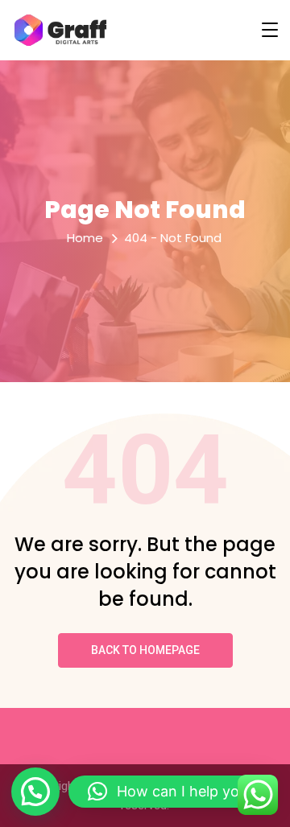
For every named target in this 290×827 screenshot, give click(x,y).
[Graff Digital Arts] (60, 30)
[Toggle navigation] (270, 30)
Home (85, 237)
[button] (35, 791)
